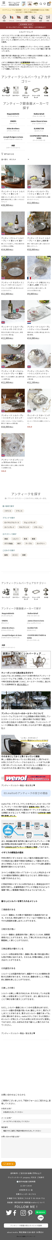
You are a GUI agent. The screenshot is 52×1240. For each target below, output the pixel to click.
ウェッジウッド (29, 522)
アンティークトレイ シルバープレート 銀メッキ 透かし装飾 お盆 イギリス (12, 239)
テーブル (28, 543)
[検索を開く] (41, 4)
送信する (10, 1164)
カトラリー (41, 543)
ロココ (14, 555)
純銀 (23, 555)
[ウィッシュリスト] (44, 4)
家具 (25, 539)
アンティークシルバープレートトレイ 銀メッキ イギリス (38, 192)
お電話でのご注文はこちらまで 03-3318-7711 (26, 1198)
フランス (19, 511)
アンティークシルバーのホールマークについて (22, 713)
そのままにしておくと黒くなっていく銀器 (20, 756)
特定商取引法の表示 (27, 1232)
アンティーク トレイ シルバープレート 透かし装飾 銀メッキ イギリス (38, 239)
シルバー (15, 539)
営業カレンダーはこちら (26, 1194)
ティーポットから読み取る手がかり (17, 672)
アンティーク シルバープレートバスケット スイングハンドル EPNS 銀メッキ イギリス (12, 416)
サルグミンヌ (24, 527)
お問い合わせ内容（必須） (10, 1136)
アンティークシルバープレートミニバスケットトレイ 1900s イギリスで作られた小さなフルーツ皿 (38, 372)
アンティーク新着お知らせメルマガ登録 (26, 1225)
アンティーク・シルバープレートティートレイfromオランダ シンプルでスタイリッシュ (38, 328)
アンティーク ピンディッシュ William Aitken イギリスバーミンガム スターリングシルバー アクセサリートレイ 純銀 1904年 (12, 461)
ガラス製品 (8, 543)
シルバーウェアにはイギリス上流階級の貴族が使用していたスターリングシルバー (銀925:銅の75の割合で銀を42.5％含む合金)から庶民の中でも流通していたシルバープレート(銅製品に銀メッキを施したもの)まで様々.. (26, 722)
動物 (6, 555)
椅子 (19, 543)
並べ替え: (4, 159)
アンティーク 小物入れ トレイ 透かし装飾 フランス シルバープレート (38, 283)
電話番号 (4, 1127)
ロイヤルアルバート (11, 522)
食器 (6, 539)
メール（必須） (6, 1118)
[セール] (35, 3)
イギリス (7, 511)
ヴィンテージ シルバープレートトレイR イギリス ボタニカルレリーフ (12, 328)
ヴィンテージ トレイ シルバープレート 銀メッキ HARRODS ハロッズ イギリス (12, 192)
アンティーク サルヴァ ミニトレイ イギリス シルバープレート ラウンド (12, 283)
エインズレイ (9, 527)
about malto (12, 1232)
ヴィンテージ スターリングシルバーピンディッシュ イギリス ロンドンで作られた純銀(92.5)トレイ (38, 416)
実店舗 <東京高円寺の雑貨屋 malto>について (26, 1202)
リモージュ (38, 527)
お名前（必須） (6, 1108)
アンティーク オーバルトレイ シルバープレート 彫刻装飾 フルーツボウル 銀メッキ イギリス (12, 372)
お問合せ (40, 1232)
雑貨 (33, 539)
